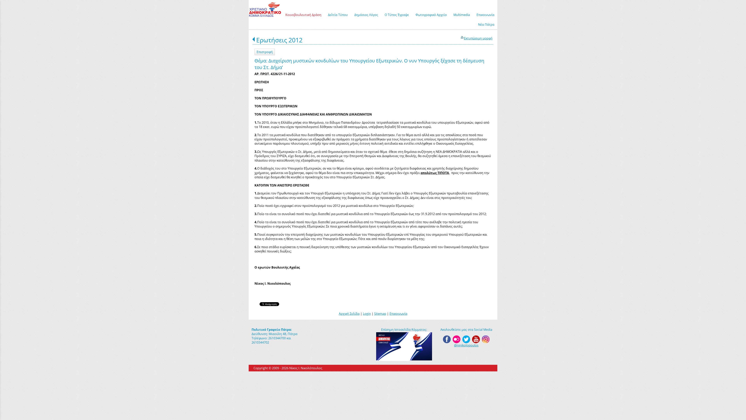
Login (367, 314)
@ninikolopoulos (466, 345)
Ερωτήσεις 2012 (279, 40)
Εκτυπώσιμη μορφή (478, 38)
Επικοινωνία (398, 314)
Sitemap (380, 314)
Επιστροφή (265, 52)
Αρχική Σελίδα (349, 314)
